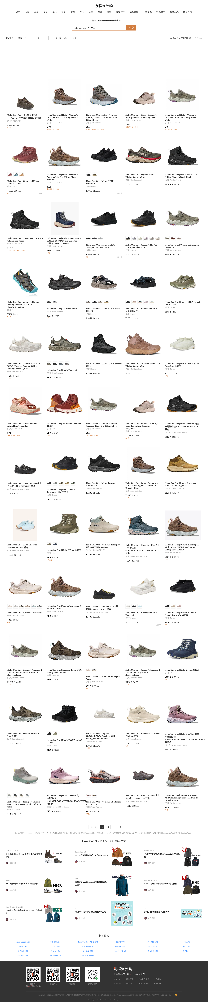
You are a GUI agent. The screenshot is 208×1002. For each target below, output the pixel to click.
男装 (36, 12)
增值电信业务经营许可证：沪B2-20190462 (157, 995)
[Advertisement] (104, 59)
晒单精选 (134, 12)
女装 (27, 12)
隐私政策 (187, 12)
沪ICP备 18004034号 (135, 995)
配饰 (82, 12)
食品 (91, 12)
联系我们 (160, 12)
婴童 (73, 12)
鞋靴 (64, 12)
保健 (100, 12)
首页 (18, 12)
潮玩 (109, 12)
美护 (54, 12)
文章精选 (147, 12)
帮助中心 (174, 12)
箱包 (45, 12)
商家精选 (120, 12)
